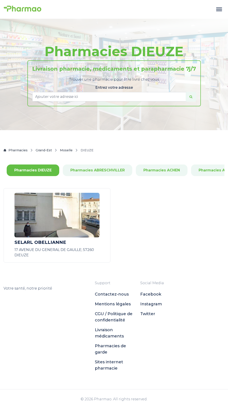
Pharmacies (18, 150)
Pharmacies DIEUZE (33, 170)
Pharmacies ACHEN (161, 170)
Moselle (66, 150)
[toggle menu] (219, 9)
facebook (150, 294)
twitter (147, 313)
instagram (151, 304)
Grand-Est (44, 150)
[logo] (22, 9)
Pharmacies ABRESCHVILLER (97, 170)
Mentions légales (113, 304)
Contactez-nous (112, 294)
